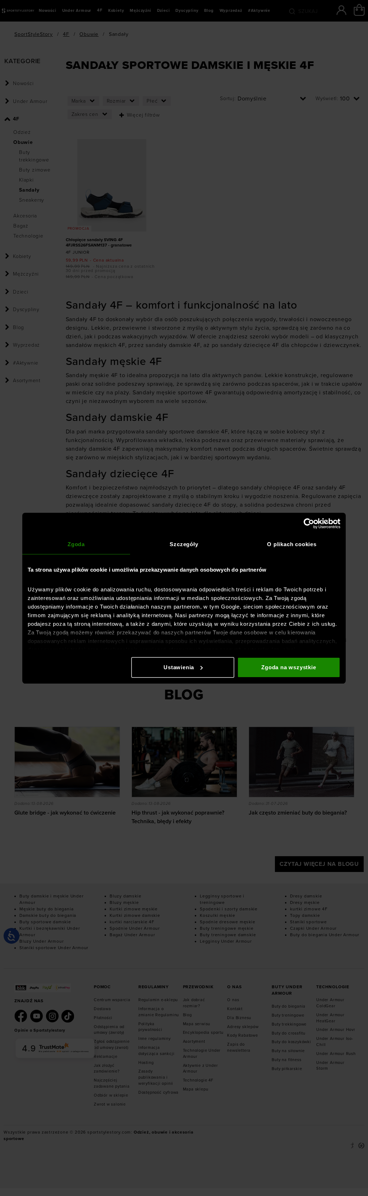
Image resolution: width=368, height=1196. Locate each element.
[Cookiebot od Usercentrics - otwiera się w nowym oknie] (308, 523)
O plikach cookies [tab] (292, 544)
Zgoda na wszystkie (288, 667)
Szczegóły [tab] (184, 544)
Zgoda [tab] (76, 544)
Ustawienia (179, 667)
